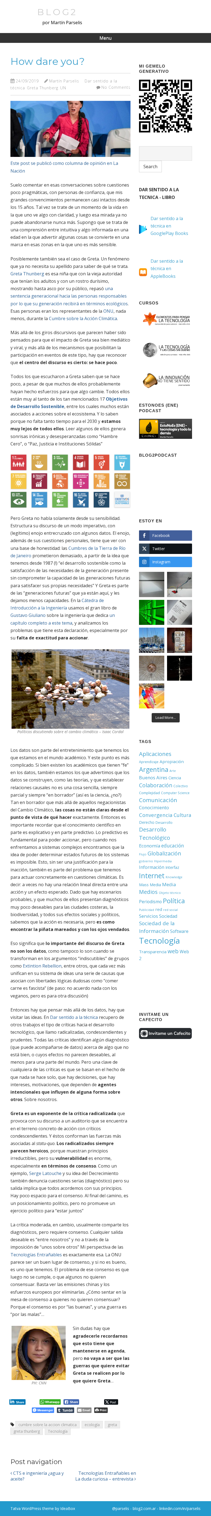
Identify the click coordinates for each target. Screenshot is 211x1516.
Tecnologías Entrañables (36, 1255)
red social (170, 910)
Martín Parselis (64, 81)
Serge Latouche (45, 1173)
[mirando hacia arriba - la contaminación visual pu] (179, 668)
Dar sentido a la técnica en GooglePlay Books (169, 225)
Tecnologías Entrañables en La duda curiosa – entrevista (105, 1476)
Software (179, 931)
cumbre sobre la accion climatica (47, 1424)
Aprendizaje (149, 762)
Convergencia (156, 814)
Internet (152, 875)
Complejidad (149, 792)
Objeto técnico (170, 893)
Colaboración (155, 785)
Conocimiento (154, 807)
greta (112, 1424)
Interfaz (172, 867)
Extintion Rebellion (42, 966)
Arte (173, 771)
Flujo (142, 854)
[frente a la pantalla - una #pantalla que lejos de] (151, 695)
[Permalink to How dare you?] (70, 158)
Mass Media (150, 884)
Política (174, 900)
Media (169, 884)
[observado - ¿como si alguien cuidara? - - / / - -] (151, 668)
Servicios (148, 916)
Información (151, 867)
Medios (148, 892)
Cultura (182, 815)
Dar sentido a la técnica (74, 1017)
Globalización (164, 853)
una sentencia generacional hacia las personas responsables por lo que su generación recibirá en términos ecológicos (69, 296)
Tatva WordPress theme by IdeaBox (42, 1508)
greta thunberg (26, 1431)
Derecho (146, 822)
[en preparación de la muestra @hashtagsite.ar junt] (179, 612)
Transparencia (152, 951)
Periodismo (150, 902)
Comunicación (158, 800)
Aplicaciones (155, 754)
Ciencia (174, 777)
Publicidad (146, 910)
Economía (149, 845)
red (158, 909)
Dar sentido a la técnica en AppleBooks (167, 268)
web (173, 951)
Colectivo (180, 786)
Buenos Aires (153, 777)
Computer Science (175, 793)
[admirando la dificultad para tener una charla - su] (179, 640)
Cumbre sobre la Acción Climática (83, 318)
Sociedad (168, 916)
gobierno (146, 861)
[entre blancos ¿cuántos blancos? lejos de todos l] (151, 584)
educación (172, 845)
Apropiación (172, 761)
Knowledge (174, 877)
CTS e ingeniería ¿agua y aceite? (37, 1476)
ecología (92, 1424)
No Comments (116, 87)
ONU (108, 311)
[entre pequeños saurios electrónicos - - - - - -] (179, 584)
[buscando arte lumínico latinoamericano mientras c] (151, 612)
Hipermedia (163, 861)
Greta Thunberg (42, 87)
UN (63, 87)
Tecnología (58, 1431)
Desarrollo (164, 822)
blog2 (57, 12)
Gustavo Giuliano (28, 615)
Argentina (153, 769)
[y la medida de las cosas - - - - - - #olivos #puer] (151, 640)
